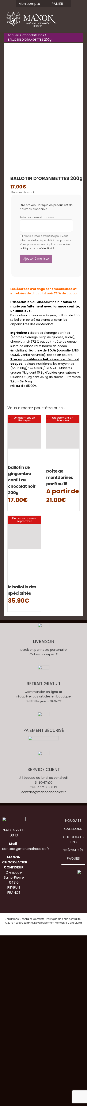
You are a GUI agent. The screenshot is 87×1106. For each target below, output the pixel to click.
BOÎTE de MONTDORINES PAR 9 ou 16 (59, 477)
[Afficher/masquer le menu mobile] (79, 22)
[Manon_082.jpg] (43, 105)
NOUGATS (73, 820)
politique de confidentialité (37, 248)
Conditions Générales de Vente (24, 919)
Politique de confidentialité (63, 919)
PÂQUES (73, 858)
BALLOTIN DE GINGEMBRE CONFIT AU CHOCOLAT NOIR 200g (21, 480)
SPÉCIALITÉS (73, 850)
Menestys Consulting (68, 922)
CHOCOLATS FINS (73, 839)
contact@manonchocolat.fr (43, 792)
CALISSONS (73, 828)
